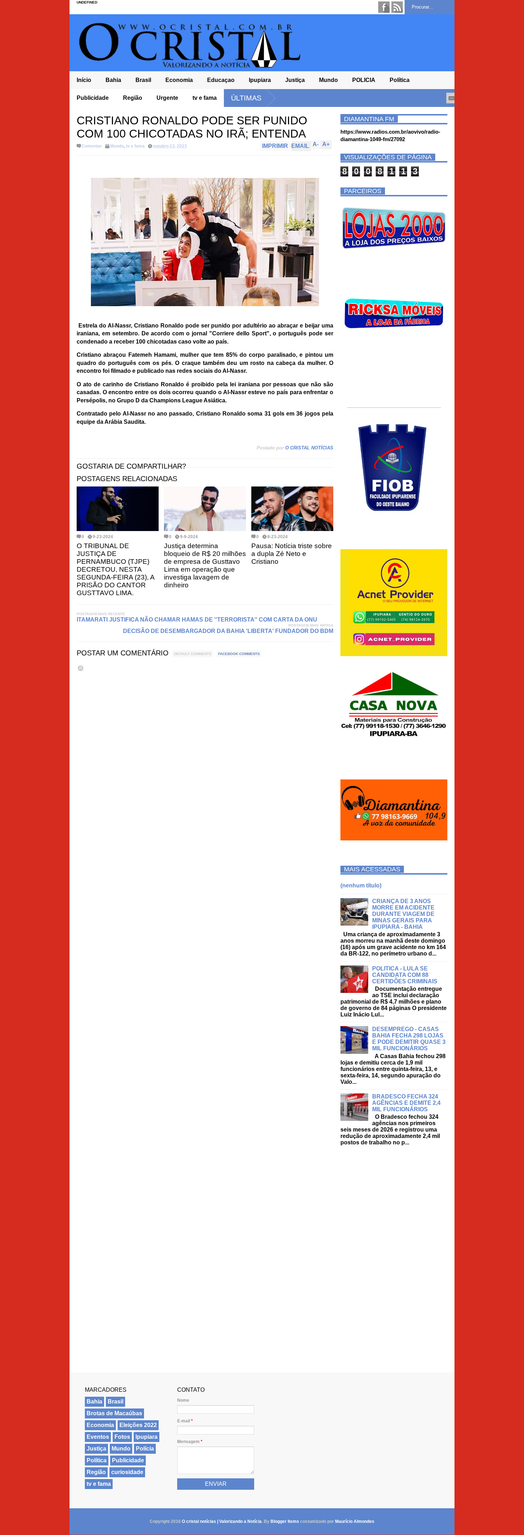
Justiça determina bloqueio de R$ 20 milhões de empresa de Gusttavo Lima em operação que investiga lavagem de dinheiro (205, 565)
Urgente (167, 98)
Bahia (113, 80)
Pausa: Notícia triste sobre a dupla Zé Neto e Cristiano (291, 553)
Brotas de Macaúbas (114, 1413)
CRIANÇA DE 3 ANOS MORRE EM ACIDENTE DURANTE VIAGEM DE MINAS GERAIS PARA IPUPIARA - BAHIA (403, 914)
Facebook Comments (239, 654)
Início (84, 80)
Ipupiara (260, 80)
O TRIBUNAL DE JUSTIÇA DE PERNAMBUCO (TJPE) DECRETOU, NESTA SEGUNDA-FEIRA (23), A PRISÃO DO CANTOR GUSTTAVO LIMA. (115, 569)
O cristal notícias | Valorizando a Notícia (222, 1521)
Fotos (122, 1437)
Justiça (295, 80)
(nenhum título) (360, 885)
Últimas (246, 98)
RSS (397, 7)
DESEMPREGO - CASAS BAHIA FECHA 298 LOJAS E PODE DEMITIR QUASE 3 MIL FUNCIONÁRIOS (409, 1038)
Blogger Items (285, 1521)
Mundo (328, 80)
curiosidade (127, 1472)
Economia (179, 80)
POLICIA (363, 80)
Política (400, 80)
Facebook (384, 7)
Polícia (145, 1449)
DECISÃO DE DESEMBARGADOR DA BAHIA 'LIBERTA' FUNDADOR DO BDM (228, 631)
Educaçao (221, 80)
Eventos (98, 1437)
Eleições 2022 (138, 1425)
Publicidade (93, 98)
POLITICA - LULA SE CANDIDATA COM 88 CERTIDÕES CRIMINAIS (404, 974)
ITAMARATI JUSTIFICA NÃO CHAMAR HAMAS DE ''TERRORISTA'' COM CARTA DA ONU (197, 620)
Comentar (92, 146)
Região (132, 98)
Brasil (143, 80)
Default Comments (192, 654)
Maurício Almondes (354, 1521)
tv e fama (204, 98)
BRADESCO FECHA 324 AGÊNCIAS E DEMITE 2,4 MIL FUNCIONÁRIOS (406, 1102)
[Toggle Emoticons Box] (80, 668)
